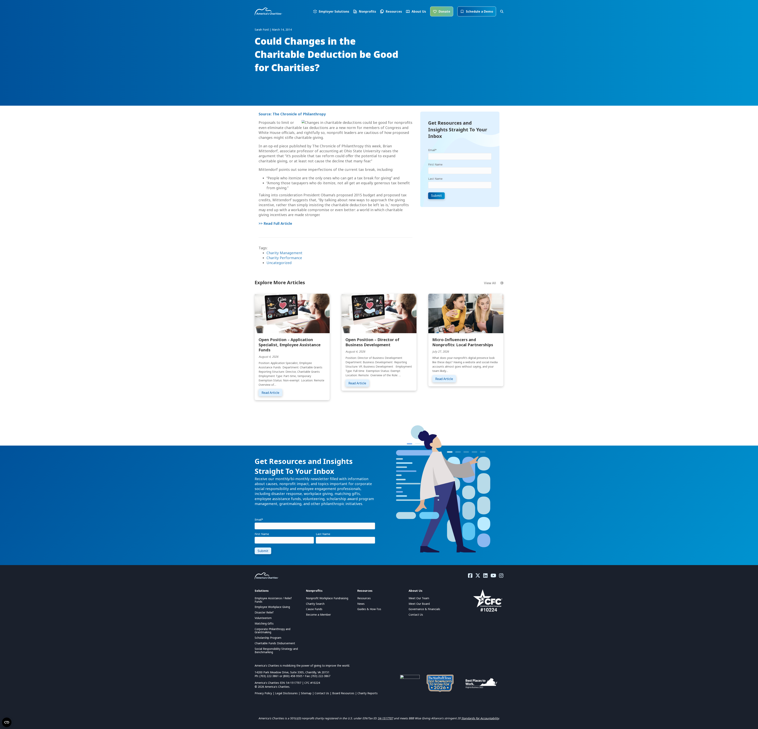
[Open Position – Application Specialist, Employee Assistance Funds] (292, 313)
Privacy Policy (263, 693)
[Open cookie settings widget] (6, 722)
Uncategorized (279, 262)
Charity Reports (367, 693)
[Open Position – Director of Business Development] (379, 313)
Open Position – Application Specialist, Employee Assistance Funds (290, 345)
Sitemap (306, 693)
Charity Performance (284, 257)
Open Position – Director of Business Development (372, 342)
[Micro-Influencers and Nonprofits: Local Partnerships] (465, 313)
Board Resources (343, 693)
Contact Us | (323, 693)
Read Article (272, 392)
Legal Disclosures (286, 693)
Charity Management (284, 252)
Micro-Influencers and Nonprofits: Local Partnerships (462, 342)
